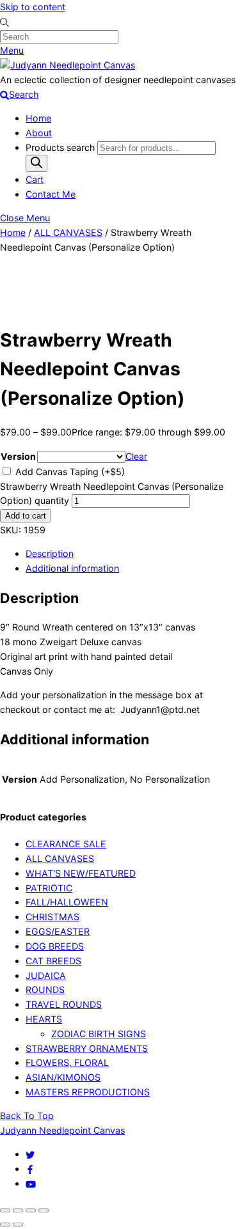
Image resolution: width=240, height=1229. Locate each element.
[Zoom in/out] (5, 1210)
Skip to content (32, 6)
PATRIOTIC (49, 887)
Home (38, 118)
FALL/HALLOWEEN (67, 901)
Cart (35, 179)
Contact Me (51, 194)
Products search (61, 147)
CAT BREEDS (53, 960)
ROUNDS (45, 989)
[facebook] (30, 1168)
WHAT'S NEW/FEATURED (81, 873)
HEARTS (44, 1019)
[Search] (36, 163)
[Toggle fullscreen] (18, 1210)
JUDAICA (46, 975)
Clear (136, 456)
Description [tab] (50, 553)
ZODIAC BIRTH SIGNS (98, 1033)
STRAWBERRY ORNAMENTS (87, 1048)
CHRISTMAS (52, 916)
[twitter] (30, 1153)
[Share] (31, 1210)
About (39, 132)
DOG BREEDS (55, 946)
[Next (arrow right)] (18, 1224)
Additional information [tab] (72, 568)
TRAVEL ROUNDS (64, 1004)
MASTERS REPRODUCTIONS (88, 1091)
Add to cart (25, 516)
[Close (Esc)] (43, 1210)
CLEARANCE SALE (66, 843)
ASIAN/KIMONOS (63, 1077)
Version (18, 456)
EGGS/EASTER (58, 931)
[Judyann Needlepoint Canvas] (67, 64)
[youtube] (31, 1183)
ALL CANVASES (68, 232)
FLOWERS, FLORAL (67, 1062)
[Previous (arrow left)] (5, 1224)
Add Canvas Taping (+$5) (69, 471)
